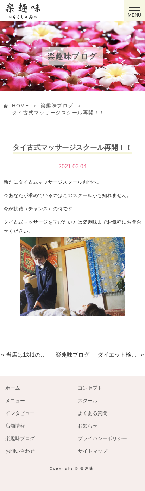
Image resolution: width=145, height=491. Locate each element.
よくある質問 (92, 413)
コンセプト (90, 388)
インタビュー (20, 413)
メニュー (15, 400)
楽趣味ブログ (57, 105)
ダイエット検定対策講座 (119, 355)
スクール (87, 400)
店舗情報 (15, 426)
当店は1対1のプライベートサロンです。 (27, 355)
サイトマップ (92, 451)
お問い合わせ (20, 451)
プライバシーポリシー (102, 438)
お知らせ (87, 426)
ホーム (12, 388)
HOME (20, 105)
